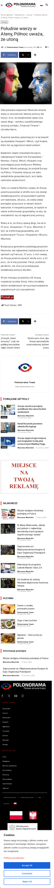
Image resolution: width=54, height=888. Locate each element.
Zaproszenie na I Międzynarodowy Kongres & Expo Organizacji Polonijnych (31, 549)
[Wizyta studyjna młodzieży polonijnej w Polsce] (8, 514)
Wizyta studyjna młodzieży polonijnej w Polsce (25, 658)
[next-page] (7, 453)
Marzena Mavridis (26, 416)
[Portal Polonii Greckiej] (21, 5)
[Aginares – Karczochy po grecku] (8, 638)
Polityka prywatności (14, 858)
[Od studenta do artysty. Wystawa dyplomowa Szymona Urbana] (8, 583)
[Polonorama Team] (3, 47)
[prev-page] (2, 453)
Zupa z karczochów (27, 620)
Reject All (27, 881)
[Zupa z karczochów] (8, 624)
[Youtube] (15, 695)
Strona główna (7, 15)
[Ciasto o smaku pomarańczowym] (8, 609)
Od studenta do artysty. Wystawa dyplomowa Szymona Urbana (32, 582)
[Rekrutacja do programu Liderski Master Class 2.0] (8, 568)
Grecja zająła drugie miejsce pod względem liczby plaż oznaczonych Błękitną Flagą (32, 441)
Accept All (27, 865)
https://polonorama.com (24, 387)
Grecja (29, 15)
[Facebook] (2, 695)
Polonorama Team (15, 47)
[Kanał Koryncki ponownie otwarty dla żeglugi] (8, 427)
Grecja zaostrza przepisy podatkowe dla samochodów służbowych (32, 409)
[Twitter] (9, 695)
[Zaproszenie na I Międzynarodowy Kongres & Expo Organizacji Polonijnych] (8, 550)
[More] (35, 55)
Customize (27, 873)
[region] (27, 859)
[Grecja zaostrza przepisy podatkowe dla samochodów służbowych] (8, 410)
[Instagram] (22, 695)
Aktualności (20, 15)
